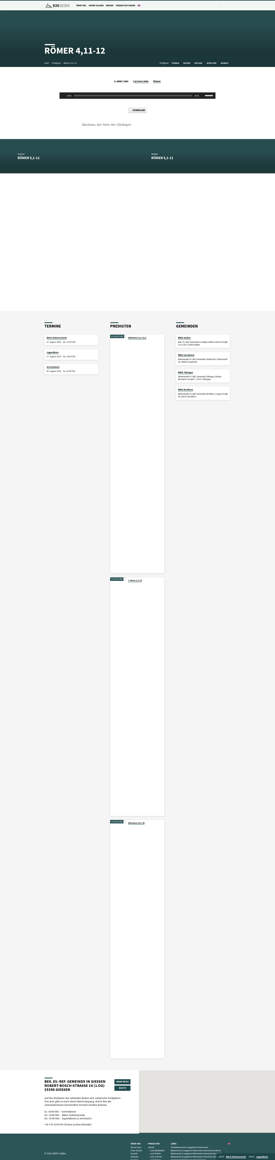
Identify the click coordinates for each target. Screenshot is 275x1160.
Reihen (187, 63)
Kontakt (134, 1153)
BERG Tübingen (185, 372)
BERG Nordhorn (185, 389)
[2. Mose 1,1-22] (118, 696)
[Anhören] (131, 342)
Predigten (56, 63)
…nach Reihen (154, 1153)
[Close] (272, 1156)
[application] (137, 95)
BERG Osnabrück (186, 355)
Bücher (198, 63)
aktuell (151, 1147)
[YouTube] (223, 5)
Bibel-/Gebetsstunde (57, 337)
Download (138, 110)
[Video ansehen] (129, 342)
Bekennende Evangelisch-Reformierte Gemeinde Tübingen (195, 1156)
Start (46, 63)
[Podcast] (230, 5)
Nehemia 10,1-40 (136, 823)
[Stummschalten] (202, 95)
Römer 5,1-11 (29, 158)
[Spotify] (226, 5)
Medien (109, 5)
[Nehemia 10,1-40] (118, 939)
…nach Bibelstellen (156, 1150)
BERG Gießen (184, 337)
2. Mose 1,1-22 (135, 580)
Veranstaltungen (125, 5)
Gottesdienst (53, 367)
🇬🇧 (139, 5)
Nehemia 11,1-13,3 (137, 337)
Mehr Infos (122, 1081)
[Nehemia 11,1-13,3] (118, 454)
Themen (175, 63)
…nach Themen (155, 1156)
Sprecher (212, 63)
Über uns (81, 5)
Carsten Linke (140, 81)
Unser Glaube (96, 5)
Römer (157, 81)
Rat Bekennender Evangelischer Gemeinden (189, 1147)
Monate (225, 63)
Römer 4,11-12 (70, 63)
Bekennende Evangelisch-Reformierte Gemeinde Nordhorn (196, 1150)
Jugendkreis (53, 352)
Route (122, 1088)
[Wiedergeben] (63, 95)
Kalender (134, 1156)
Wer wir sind (136, 1147)
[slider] (209, 95)
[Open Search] (216, 5)
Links (173, 1143)
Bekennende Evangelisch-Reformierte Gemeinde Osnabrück (196, 1153)
